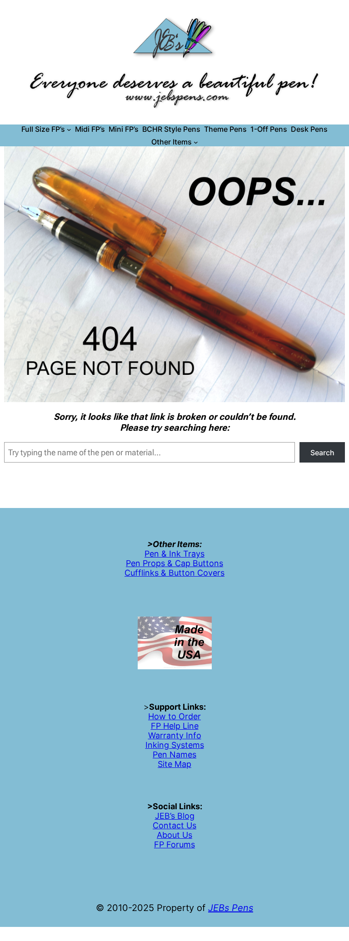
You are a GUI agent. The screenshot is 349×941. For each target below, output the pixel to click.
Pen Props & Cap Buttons (174, 563)
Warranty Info (174, 735)
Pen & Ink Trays (174, 553)
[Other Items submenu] (196, 142)
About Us (174, 835)
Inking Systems (174, 745)
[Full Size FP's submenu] (69, 129)
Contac (167, 825)
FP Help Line (175, 726)
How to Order (174, 716)
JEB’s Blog (174, 816)
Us (190, 825)
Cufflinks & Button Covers (174, 573)
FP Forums (174, 844)
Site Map (174, 764)
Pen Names (174, 754)
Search (322, 452)
